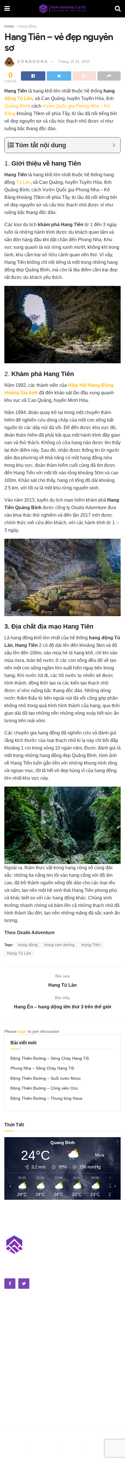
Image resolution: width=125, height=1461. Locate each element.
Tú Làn (23, 182)
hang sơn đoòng (59, 945)
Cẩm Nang (14, 1388)
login (22, 1031)
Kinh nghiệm (17, 1395)
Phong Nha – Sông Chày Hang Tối (42, 1068)
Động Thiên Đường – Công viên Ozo (44, 1088)
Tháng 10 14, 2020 (74, 61)
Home (9, 26)
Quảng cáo (95, 1447)
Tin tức (11, 1374)
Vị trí (8, 1367)
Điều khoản (15, 1447)
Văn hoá (12, 1323)
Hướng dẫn (15, 1410)
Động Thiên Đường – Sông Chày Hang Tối (49, 1058)
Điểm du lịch (16, 1308)
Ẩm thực (12, 1316)
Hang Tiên (91, 945)
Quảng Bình (16, 106)
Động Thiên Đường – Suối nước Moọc (45, 1078)
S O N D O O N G (32, 61)
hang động (28, 945)
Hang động (27, 26)
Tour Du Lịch (17, 1418)
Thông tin (14, 1359)
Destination (15, 1403)
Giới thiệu (70, 1447)
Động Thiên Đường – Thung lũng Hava (46, 1098)
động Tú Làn (18, 98)
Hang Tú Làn (19, 953)
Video (10, 1352)
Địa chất (12, 1331)
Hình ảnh (13, 1344)
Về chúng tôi (43, 1447)
